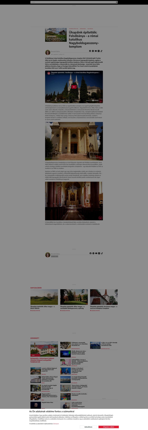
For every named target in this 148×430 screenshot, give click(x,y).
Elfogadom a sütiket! (108, 427)
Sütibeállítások (88, 427)
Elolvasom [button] (56, 423)
